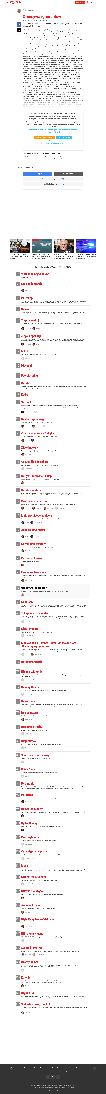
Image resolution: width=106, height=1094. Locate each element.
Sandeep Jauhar (28, 776)
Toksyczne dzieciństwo (35, 613)
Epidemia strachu (31, 726)
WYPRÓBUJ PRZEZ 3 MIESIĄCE (44, 137)
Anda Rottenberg (28, 940)
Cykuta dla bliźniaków (34, 461)
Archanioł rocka (31, 905)
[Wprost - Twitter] (53, 1077)
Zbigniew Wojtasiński (29, 719)
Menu (24, 865)
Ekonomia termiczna (33, 572)
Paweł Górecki (27, 762)
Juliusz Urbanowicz (29, 801)
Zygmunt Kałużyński (40, 954)
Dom (58, 1068)
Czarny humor (29, 962)
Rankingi (79, 1068)
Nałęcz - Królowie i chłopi (37, 476)
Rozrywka (65, 1068)
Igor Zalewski (38, 328)
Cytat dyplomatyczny (34, 851)
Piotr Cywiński (27, 508)
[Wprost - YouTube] (58, 1077)
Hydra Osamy (29, 823)
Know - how (28, 701)
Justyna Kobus (28, 898)
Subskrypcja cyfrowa (47, 1071)
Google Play (65, 159)
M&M (24, 351)
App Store (58, 159)
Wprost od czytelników (35, 273)
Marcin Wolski (27, 985)
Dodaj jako (51, 184)
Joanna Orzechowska (29, 883)
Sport (48, 1068)
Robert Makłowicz (38, 654)
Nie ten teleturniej (32, 671)
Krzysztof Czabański (29, 468)
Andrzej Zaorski (28, 970)
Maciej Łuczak (27, 426)
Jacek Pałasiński (50, 508)
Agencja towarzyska (33, 529)
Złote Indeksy (29, 447)
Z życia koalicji (30, 320)
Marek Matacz (27, 747)
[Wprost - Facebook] (48, 1077)
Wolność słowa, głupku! (35, 1004)
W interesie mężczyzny (35, 755)
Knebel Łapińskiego (33, 419)
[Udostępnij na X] (19, 30)
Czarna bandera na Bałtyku (37, 433)
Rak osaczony (29, 712)
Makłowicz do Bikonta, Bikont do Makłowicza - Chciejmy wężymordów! (49, 644)
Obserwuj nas (50, 179)
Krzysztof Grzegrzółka (38, 522)
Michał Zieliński (28, 550)
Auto (53, 1068)
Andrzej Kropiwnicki (29, 635)
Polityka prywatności (68, 1071)
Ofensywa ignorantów (34, 587)
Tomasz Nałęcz (28, 482)
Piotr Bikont (27, 654)
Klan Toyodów (29, 628)
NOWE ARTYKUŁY (53, 144)
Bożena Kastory (28, 733)
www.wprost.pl (55, 1090)
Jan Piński (27, 522)
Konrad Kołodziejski (29, 694)
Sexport (26, 402)
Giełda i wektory (31, 490)
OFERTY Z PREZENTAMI (64, 137)
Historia (71, 1068)
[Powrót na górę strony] (94, 1068)
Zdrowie (42, 1068)
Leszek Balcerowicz (28, 580)
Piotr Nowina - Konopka (29, 858)
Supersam (27, 602)
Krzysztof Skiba (28, 1012)
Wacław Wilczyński (28, 594)
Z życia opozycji (31, 336)
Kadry (24, 394)
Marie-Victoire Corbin (42, 412)
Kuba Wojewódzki (28, 926)
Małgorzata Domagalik (29, 679)
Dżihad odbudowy (32, 808)
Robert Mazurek (28, 328)
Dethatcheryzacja (31, 661)
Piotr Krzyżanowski (28, 621)
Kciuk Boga (28, 769)
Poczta (25, 383)
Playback (26, 365)
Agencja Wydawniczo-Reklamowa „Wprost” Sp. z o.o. (50, 1085)
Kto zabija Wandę (31, 283)
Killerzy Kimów (30, 687)
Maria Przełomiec (28, 844)
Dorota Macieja (28, 454)
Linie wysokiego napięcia (36, 515)
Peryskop (27, 297)
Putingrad (27, 794)
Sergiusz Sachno (37, 536)
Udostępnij (38, 174)
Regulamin (60, 1071)
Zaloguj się (58, 140)
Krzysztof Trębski (38, 508)
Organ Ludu (28, 993)
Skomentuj (69, 174)
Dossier (26, 309)
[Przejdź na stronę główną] (7, 2)
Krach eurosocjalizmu (34, 501)
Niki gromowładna (32, 933)
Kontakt (39, 1071)
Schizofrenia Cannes (33, 876)
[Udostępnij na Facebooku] (19, 24)
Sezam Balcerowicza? (34, 543)
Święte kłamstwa (31, 947)
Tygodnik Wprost (28, 167)
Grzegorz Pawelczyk (39, 440)
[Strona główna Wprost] (15, 2)
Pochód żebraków (32, 558)
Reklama (55, 1071)
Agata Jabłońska (28, 815)
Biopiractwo (28, 741)
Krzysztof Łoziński (49, 426)
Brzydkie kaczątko (32, 891)
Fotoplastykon (30, 375)
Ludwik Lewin (61, 508)
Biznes (36, 1068)
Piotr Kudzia (27, 440)
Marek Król (27, 290)
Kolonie (25, 977)
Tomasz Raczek (28, 954)
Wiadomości (28, 1068)
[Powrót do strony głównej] (11, 1068)
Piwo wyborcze (30, 837)
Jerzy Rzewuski (28, 912)
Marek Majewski (28, 358)
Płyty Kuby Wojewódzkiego (37, 919)
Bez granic (27, 783)
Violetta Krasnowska (29, 412)
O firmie (34, 1071)
